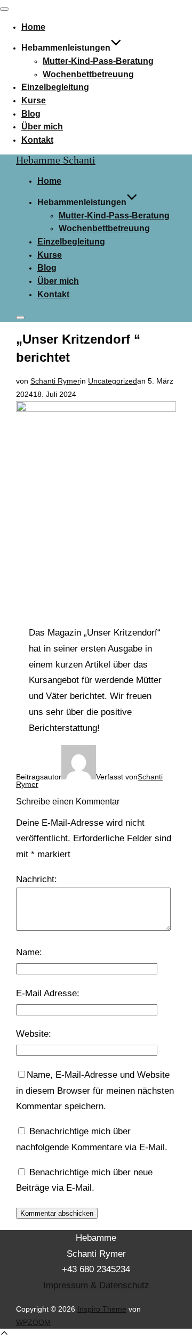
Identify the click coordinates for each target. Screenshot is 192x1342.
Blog (31, 113)
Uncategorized (112, 381)
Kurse (33, 100)
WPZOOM (33, 1322)
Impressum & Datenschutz (96, 1285)
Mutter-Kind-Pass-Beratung (98, 61)
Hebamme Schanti (55, 160)
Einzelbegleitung (55, 87)
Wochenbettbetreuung (88, 74)
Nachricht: (36, 879)
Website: (33, 1034)
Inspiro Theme (101, 1309)
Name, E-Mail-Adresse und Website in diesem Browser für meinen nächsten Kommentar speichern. (95, 1091)
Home (33, 26)
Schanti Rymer (55, 381)
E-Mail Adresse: (47, 993)
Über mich (42, 126)
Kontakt (37, 139)
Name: (29, 952)
